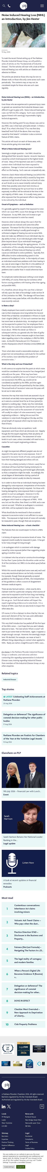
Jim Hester (6, 652)
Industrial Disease (9, 679)
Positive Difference (8, 1145)
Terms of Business (31, 1142)
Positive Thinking (7, 1142)
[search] (4, 6)
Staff (3, 1148)
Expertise (5, 1139)
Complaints (29, 1139)
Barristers (5, 1136)
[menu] (42, 6)
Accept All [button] (21, 1167)
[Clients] (7, 1048)
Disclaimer (28, 1136)
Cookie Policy (29, 1148)
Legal (27, 1145)
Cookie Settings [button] (9, 1167)
